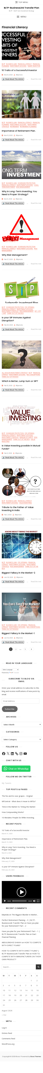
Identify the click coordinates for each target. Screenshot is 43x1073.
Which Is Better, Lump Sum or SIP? (20, 381)
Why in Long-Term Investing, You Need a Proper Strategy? (19, 193)
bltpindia (19, 75)
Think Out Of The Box (15, 313)
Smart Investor (34, 66)
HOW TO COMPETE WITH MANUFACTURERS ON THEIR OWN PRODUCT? (21, 956)
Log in (4, 1027)
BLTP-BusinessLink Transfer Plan (21, 7)
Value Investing (25, 503)
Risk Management (23, 187)
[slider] (20, 901)
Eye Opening (29, 307)
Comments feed (8, 1038)
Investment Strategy (10, 311)
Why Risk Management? (14, 254)
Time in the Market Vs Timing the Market (18, 807)
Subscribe (9, 709)
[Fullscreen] (38, 901)
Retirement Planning (28, 126)
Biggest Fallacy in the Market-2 (18, 572)
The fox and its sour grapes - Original (17, 796)
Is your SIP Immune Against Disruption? (18, 866)
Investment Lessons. (18, 66)
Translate (16, 672)
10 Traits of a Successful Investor (19, 70)
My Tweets (6, 783)
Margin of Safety (26, 437)
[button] (21, 17)
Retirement (14, 126)
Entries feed (7, 1033)
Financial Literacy (25, 64)
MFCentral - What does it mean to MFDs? (19, 801)
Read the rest (36, 79)
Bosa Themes (35, 1056)
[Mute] (34, 901)
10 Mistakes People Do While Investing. (18, 817)
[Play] (5, 901)
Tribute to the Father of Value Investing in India (18, 509)
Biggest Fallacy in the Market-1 (18, 633)
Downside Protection (26, 183)
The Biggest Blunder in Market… (25, 914)
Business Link (11, 64)
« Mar (4, 1015)
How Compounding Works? (13, 812)
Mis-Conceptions (33, 375)
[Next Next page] (31, 649)
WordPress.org (8, 1044)
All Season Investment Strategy (15, 373)
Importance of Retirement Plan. (18, 130)
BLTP (3, 64)
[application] (21, 892)
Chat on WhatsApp (18, 768)
